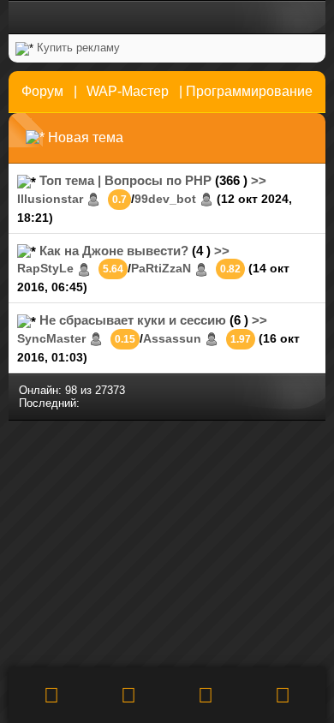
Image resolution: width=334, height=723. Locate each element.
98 (71, 390)
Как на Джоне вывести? (113, 250)
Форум (42, 91)
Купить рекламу (78, 47)
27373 (110, 390)
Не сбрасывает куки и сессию (132, 320)
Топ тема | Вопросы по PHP (125, 180)
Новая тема (85, 137)
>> (258, 180)
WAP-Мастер (127, 91)
